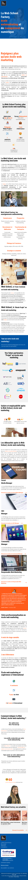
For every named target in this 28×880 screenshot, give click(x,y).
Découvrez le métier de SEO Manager (10, 523)
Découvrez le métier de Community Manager (12, 554)
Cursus (4, 184)
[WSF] (3, 3)
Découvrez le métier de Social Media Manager (12, 492)
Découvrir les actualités (18, 830)
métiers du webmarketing (10, 451)
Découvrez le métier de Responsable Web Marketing (11, 582)
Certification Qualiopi (5, 862)
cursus (7, 82)
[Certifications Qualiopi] (8, 855)
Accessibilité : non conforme (7, 868)
